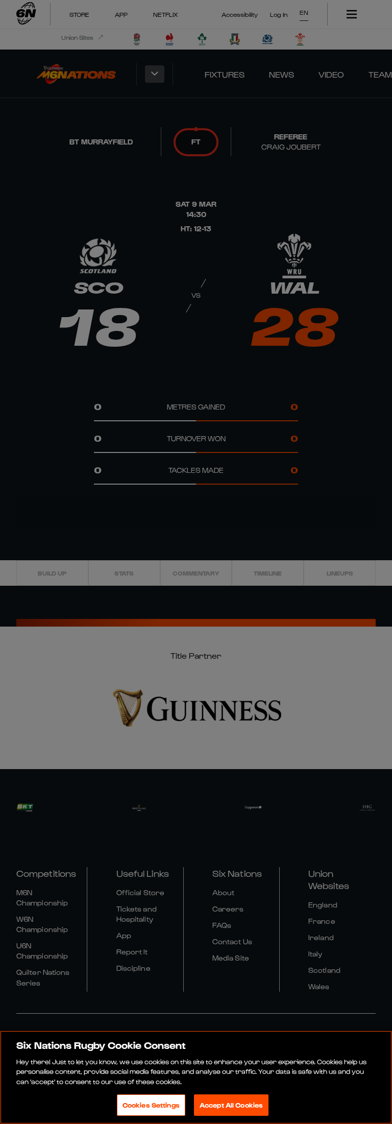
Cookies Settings (151, 1105)
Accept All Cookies (231, 1105)
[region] (196, 1077)
